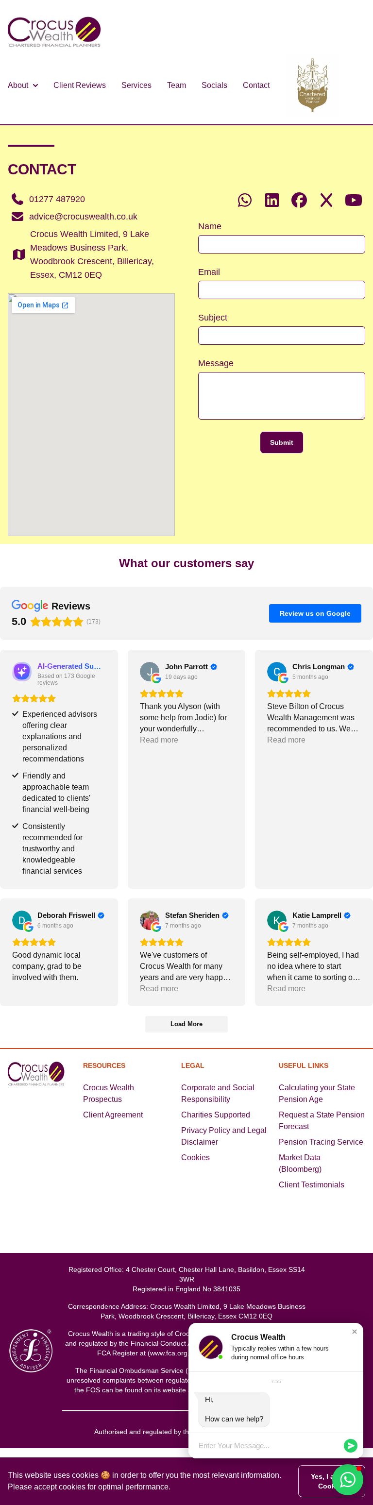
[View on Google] (149, 671)
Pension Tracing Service (321, 1142)
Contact (256, 85)
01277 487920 (57, 199)
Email (209, 272)
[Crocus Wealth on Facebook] (299, 200)
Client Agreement (113, 1115)
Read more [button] (159, 740)
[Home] (57, 35)
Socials (214, 85)
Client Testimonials (311, 1185)
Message (216, 363)
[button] (354, 1331)
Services (136, 85)
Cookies (195, 1157)
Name (209, 226)
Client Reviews (79, 85)
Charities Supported (215, 1115)
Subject (212, 317)
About (18, 85)
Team (176, 85)
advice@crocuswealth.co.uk (83, 216)
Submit (281, 442)
